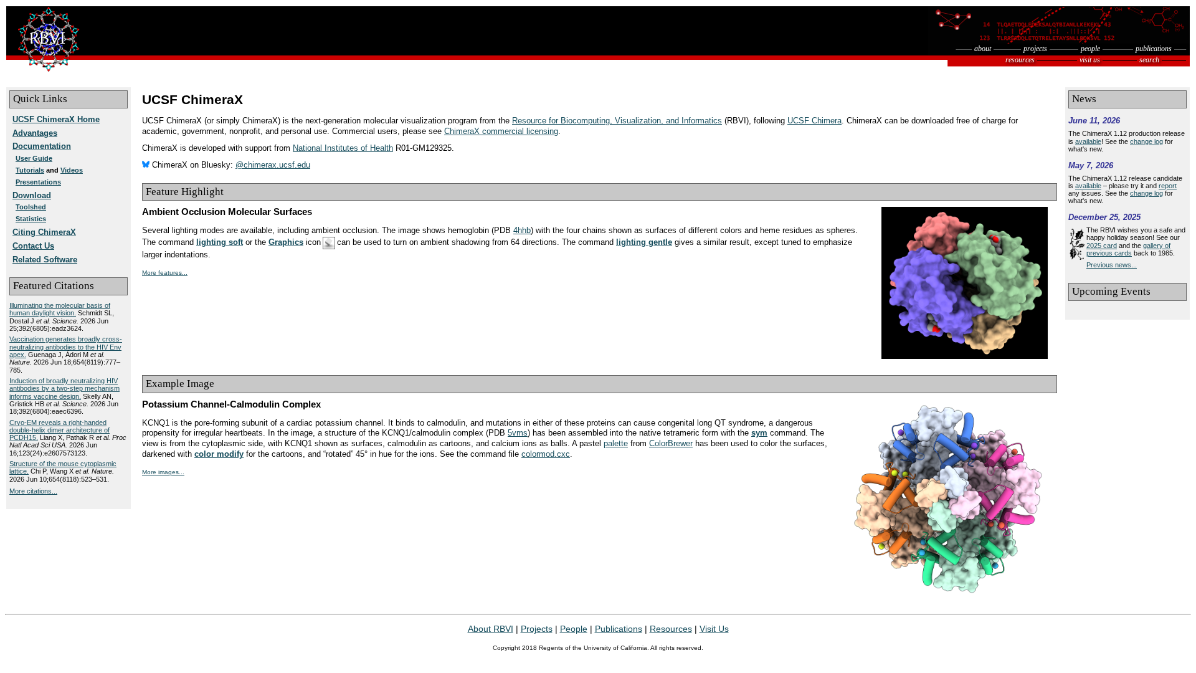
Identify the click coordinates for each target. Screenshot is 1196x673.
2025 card (1101, 245)
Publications (618, 629)
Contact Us (33, 246)
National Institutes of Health (343, 148)
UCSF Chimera (814, 121)
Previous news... (1111, 265)
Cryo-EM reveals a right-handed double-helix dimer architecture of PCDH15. (59, 430)
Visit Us (714, 629)
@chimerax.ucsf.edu (272, 165)
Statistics (31, 218)
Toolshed (31, 207)
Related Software (44, 259)
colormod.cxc (545, 454)
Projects (537, 629)
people (1090, 48)
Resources (671, 629)
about (982, 48)
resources (1020, 60)
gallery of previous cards (1128, 249)
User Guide (34, 158)
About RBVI (490, 629)
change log (1146, 141)
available (1088, 141)
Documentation (41, 146)
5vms (518, 433)
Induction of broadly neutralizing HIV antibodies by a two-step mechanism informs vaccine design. (64, 388)
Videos (71, 170)
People (573, 629)
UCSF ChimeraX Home (56, 119)
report (1168, 185)
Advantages (34, 133)
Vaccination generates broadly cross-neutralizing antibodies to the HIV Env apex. (65, 346)
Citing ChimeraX (44, 232)
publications (1154, 48)
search (1149, 60)
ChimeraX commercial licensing (501, 131)
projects (1035, 48)
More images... (163, 472)
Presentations (38, 182)
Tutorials (30, 170)
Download (31, 195)
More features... (164, 272)
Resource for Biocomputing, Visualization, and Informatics (617, 121)
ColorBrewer (671, 443)
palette (616, 443)
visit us (1090, 60)
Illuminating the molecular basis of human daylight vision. (59, 309)
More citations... (33, 491)
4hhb (522, 230)
